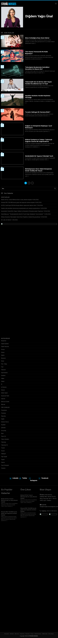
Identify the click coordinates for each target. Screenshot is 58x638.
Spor (2, 433)
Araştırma (3, 341)
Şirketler (3, 428)
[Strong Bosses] (8, 3)
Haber (2, 378)
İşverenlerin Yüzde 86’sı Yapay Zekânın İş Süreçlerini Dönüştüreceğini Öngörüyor (22, 211)
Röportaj (3, 416)
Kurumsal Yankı (5, 396)
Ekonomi (3, 358)
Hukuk (2, 381)
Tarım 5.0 (3, 436)
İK (1, 384)
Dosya (3, 349)
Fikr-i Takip (4, 364)
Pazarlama (4, 410)
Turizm (3, 451)
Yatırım (3, 462)
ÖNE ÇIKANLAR (5, 407)
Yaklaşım (3, 454)
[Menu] (56, 4)
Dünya (2, 352)
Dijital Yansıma (5, 346)
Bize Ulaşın (51, 633)
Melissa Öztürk (5, 402)
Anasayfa (6, 633)
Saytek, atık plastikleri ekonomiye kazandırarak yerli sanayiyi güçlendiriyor (20, 208)
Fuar (2, 367)
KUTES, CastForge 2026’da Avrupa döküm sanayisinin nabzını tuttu (18, 205)
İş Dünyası (4, 387)
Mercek (3, 404)
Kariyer (3, 390)
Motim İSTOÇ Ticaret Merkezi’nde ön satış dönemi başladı (16, 200)
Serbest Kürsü (5, 422)
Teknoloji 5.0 (4, 445)
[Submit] (55, 188)
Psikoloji (3, 413)
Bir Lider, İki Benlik (6, 220)
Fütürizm (3, 370)
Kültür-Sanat (4, 393)
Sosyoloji (3, 431)
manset (3, 399)
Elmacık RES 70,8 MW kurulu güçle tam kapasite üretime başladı (18, 202)
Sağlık (2, 419)
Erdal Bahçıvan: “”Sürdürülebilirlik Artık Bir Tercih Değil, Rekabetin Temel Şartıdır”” (22, 214)
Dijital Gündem (5, 344)
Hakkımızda (44, 633)
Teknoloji (3, 442)
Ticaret (3, 448)
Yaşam (3, 459)
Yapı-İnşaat (4, 457)
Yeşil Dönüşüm (5, 465)
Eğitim (2, 355)
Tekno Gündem (5, 439)
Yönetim (3, 468)
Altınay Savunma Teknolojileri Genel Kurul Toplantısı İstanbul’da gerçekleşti (20, 217)
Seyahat (3, 425)
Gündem (3, 375)
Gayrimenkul (4, 373)
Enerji (2, 361)
